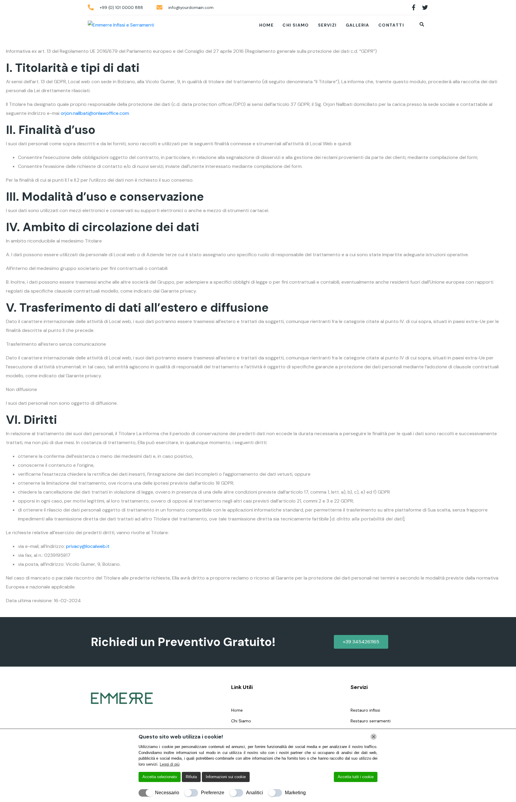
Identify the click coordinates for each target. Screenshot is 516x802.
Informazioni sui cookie (226, 777)
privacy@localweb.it (88, 546)
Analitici (254, 792)
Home (266, 25)
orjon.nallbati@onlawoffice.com (95, 113)
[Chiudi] (373, 737)
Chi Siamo (295, 25)
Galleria (357, 25)
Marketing (295, 792)
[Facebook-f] (414, 7)
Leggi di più (169, 764)
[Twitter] (426, 7)
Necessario (167, 792)
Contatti (391, 25)
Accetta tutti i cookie (356, 777)
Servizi (327, 25)
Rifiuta (191, 777)
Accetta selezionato (159, 777)
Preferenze (212, 792)
